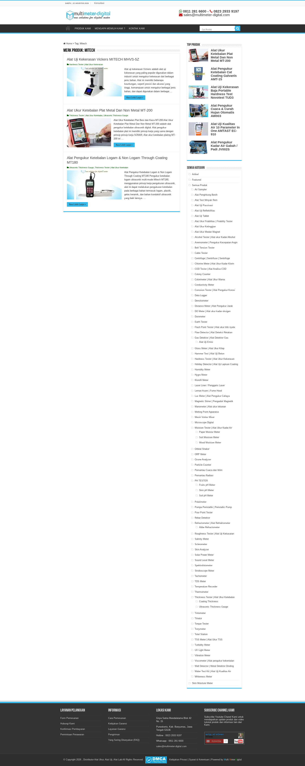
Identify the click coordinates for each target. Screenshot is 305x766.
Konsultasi (99, 3)
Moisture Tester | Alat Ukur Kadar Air (213, 427)
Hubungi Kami (67, 723)
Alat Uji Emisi (206, 342)
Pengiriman (114, 734)
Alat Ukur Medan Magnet (207, 232)
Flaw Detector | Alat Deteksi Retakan (213, 332)
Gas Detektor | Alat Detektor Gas (211, 337)
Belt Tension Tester (204, 247)
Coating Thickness (208, 601)
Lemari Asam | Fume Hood (208, 390)
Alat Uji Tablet (202, 216)
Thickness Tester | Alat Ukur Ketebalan (86, 115)
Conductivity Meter (204, 284)
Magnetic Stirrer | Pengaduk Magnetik (214, 401)
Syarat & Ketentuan (199, 759)
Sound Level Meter (204, 560)
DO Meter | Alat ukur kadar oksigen (213, 311)
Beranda (68, 28)
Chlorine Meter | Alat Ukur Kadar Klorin (214, 263)
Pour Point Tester (204, 512)
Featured (196, 179)
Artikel (195, 174)
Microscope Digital (204, 422)
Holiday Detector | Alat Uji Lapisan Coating (216, 364)
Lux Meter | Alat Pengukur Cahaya (212, 396)
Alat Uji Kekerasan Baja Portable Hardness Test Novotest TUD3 (225, 92)
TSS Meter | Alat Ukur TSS (208, 639)
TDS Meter (200, 581)
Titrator (198, 618)
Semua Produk (199, 185)
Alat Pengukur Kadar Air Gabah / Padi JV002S (224, 145)
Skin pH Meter (206, 490)
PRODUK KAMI (83, 28)
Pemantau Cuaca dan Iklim (208, 470)
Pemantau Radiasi (204, 475)
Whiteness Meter (203, 676)
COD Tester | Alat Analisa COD (210, 269)
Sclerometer (201, 544)
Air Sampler (201, 189)
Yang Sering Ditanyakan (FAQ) (123, 740)
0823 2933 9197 (226, 11)
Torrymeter (200, 629)
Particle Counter (203, 464)
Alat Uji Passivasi (204, 205)
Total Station (201, 634)
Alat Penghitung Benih (206, 194)
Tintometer (200, 613)
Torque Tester (202, 623)
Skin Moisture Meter (202, 683)
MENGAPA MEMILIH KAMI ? (110, 28)
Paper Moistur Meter (209, 432)
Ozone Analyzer (203, 459)
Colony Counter (202, 274)
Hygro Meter (201, 374)
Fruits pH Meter (207, 485)
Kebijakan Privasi (178, 759)
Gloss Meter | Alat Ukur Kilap (209, 348)
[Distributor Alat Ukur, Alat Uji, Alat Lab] (88, 14)
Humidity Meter (202, 369)
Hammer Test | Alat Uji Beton (209, 353)
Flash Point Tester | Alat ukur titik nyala (215, 327)
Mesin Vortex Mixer (204, 417)
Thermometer (201, 592)
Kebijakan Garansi (117, 723)
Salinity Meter (202, 539)
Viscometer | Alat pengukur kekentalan (214, 660)
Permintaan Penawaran (72, 734)
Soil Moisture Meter (209, 437)
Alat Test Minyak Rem (206, 200)
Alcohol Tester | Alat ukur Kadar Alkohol (215, 237)
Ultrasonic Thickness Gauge (116, 115)
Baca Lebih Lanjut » (134, 97)
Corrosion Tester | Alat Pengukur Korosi (215, 290)
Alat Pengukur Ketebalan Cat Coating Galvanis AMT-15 (224, 74)
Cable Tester (201, 253)
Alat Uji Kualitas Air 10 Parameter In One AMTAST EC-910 (225, 129)
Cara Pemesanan (117, 718)
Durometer (200, 316)
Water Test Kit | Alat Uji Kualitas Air (213, 671)
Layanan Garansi (116, 729)
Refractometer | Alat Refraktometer (212, 523)
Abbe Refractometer (209, 527)
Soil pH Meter (206, 495)
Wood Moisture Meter (210, 442)
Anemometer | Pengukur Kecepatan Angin (216, 242)
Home (68, 43)
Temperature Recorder (206, 586)
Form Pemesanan (69, 718)
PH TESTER (201, 480)
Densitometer (201, 300)
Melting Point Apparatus (207, 412)
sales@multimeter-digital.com (171, 746)
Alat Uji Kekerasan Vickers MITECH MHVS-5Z (103, 59)
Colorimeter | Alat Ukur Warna (210, 279)
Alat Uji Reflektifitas (205, 210)
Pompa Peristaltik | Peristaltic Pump (213, 507)
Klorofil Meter (201, 380)
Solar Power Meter (204, 554)
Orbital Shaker (202, 449)
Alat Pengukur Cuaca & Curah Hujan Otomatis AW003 (222, 111)
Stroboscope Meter (204, 570)
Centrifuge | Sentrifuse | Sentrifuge (212, 258)
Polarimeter (200, 502)
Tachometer (201, 576)
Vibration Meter (202, 655)
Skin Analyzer (202, 549)
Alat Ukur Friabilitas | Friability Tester (213, 221)
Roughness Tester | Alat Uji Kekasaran (214, 533)
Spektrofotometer (203, 565)
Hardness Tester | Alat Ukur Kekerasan (86, 64)
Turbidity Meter (202, 645)
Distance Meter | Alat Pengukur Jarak (214, 306)
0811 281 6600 (194, 11)
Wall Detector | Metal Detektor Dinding (214, 666)
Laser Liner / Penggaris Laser (210, 385)
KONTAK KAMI (137, 28)
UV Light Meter (202, 650)
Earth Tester (201, 322)
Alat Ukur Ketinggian (205, 226)
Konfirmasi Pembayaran (72, 729)
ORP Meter (200, 454)
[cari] (237, 28)
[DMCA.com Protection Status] (156, 759)
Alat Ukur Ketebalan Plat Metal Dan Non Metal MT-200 (109, 110)
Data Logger (201, 295)
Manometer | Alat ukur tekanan (210, 406)
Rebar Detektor (202, 517)
